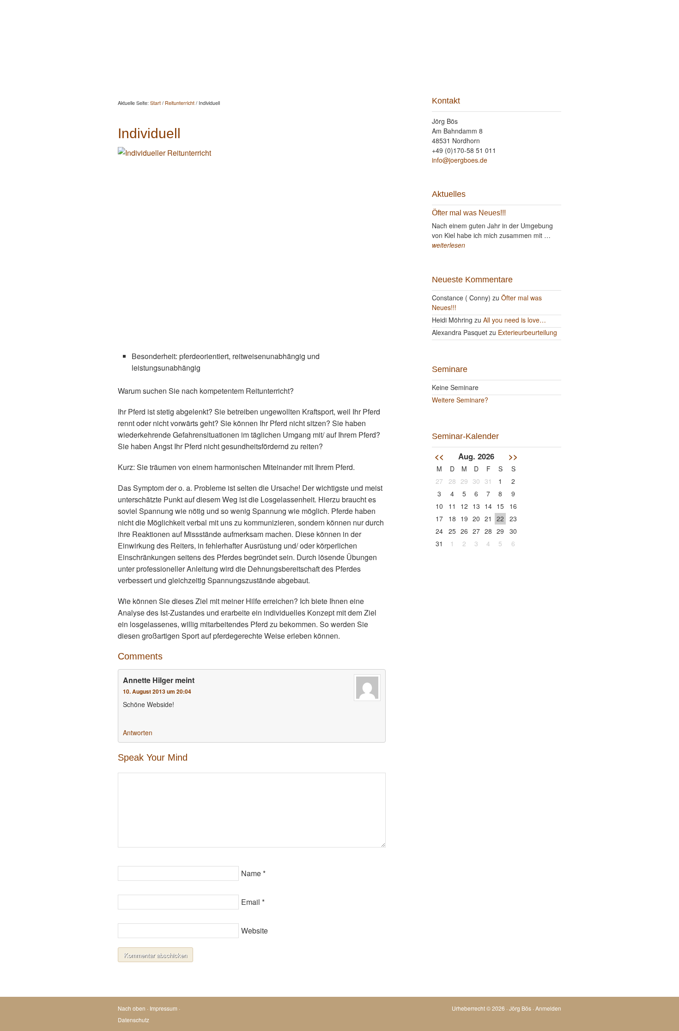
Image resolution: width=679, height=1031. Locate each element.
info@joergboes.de (459, 160)
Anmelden (548, 1008)
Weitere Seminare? (460, 399)
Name (251, 873)
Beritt (267, 66)
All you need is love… (514, 319)
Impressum (163, 1008)
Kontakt (444, 66)
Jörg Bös (339, 27)
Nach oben (132, 1008)
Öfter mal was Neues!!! (469, 213)
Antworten (137, 732)
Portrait (405, 66)
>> (513, 456)
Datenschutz (133, 1020)
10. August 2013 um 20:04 (157, 691)
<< (439, 456)
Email (250, 902)
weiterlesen (448, 245)
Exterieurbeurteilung (527, 332)
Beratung (229, 66)
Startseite (140, 66)
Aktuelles (185, 66)
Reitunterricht (312, 66)
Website (254, 930)
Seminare (363, 66)
